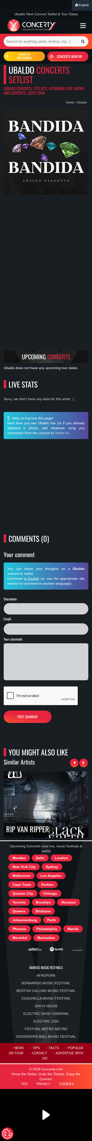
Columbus (24, 56)
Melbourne (21, 876)
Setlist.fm (62, 433)
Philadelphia (46, 929)
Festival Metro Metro (46, 1029)
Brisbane (43, 911)
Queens (19, 911)
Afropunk (46, 975)
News (19, 1048)
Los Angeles (50, 876)
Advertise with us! (62, 1056)
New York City (24, 867)
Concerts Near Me (69, 56)
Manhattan (46, 938)
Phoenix (19, 929)
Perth (51, 920)
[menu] (83, 25)
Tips (36, 1048)
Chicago (50, 893)
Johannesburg (25, 920)
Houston (68, 902)
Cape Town (22, 884)
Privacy (44, 1084)
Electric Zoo (46, 1021)
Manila (73, 929)
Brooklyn (43, 902)
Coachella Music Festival (46, 998)
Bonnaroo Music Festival (46, 983)
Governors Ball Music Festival (46, 1037)
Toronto (19, 902)
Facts (54, 1048)
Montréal (20, 938)
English (83, 5)
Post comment (27, 716)
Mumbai (19, 858)
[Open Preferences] (7, 1133)
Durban (47, 884)
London (61, 858)
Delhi (40, 858)
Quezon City (23, 893)
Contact (39, 1053)
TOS (24, 1084)
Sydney (52, 867)
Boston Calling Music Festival (46, 991)
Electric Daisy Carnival (46, 1014)
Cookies (66, 1084)
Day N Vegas (46, 1006)
